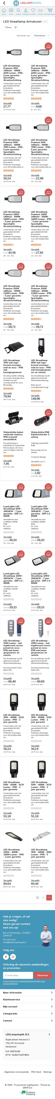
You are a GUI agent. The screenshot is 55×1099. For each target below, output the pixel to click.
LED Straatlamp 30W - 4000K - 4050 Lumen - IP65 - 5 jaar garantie (41, 853)
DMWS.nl (27, 1087)
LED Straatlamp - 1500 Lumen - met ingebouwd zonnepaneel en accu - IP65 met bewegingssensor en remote (13, 647)
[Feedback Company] (27, 1093)
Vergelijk (7, 103)
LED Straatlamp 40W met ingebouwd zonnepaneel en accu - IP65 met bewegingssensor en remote (41, 366)
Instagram (13, 957)
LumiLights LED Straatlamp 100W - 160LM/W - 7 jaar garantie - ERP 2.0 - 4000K (13, 578)
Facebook (6, 957)
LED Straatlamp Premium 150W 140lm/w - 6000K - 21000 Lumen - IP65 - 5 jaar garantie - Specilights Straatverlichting (41, 293)
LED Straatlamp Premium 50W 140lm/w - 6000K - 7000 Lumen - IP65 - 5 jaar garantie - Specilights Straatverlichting (41, 147)
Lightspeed (32, 1085)
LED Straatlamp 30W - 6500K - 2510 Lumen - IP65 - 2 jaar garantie (41, 719)
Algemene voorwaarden (16, 1072)
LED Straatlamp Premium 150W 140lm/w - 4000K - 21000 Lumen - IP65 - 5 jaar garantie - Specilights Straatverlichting (13, 293)
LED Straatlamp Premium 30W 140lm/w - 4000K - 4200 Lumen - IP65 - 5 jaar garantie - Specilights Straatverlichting (13, 72)
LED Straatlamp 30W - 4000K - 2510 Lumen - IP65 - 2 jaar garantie (13, 719)
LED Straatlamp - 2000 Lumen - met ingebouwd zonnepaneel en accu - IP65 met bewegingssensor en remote (41, 647)
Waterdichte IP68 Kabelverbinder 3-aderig (40, 434)
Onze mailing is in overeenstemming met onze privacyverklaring (24, 982)
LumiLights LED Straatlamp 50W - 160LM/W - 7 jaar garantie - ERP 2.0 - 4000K (13, 511)
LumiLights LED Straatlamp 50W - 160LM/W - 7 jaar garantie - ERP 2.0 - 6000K (41, 511)
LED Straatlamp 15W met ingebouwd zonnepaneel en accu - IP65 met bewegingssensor (13, 366)
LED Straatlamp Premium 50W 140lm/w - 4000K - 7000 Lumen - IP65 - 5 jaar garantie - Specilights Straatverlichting (13, 147)
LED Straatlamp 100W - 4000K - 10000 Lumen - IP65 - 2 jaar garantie (13, 853)
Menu (11, 14)
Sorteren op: (23, 35)
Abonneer (42, 975)
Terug (4, 3)
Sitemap (47, 1072)
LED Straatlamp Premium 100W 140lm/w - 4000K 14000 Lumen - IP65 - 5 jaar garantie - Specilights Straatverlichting (13, 219)
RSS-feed (36, 1072)
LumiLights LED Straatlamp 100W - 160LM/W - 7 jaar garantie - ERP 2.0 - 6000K (41, 578)
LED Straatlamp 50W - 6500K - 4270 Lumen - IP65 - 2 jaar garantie (13, 786)
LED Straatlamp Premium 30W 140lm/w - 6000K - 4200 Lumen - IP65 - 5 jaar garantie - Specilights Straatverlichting (41, 72)
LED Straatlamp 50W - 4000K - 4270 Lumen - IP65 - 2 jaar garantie (41, 786)
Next (49, 897)
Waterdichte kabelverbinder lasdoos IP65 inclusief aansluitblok (13, 436)
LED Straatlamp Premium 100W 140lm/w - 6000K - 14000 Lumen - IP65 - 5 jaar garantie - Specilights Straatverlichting (41, 219)
